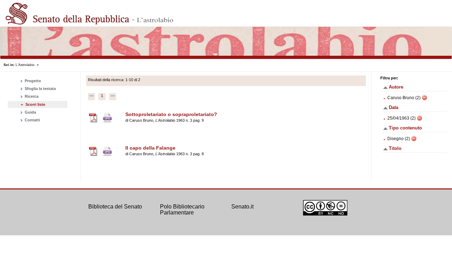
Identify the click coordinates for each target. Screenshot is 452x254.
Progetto (32, 81)
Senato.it (242, 207)
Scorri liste (35, 104)
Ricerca (31, 96)
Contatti (32, 120)
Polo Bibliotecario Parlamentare (182, 210)
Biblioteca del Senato (115, 207)
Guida (30, 112)
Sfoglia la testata (40, 88)
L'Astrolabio (25, 65)
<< (91, 95)
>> (113, 95)
